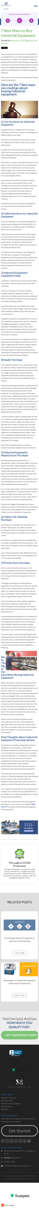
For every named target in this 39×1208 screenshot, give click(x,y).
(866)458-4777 (16, 1158)
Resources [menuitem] (4, 1109)
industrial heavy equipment (27, 367)
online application (25, 794)
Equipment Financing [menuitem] (8, 1098)
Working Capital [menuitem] (7, 1101)
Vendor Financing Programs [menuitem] (11, 1103)
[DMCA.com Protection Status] (19, 854)
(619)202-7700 (9, 1162)
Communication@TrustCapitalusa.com (17, 1166)
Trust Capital (24, 804)
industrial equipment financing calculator (21, 701)
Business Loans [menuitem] (6, 1106)
